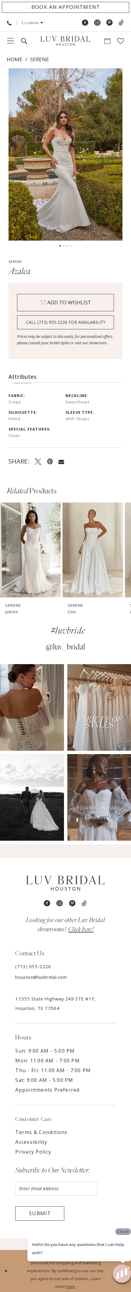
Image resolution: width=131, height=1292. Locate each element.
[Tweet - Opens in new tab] (38, 461)
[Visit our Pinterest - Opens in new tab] (109, 23)
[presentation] (30, 550)
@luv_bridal (65, 647)
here (70, 1286)
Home (15, 59)
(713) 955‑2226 (33, 966)
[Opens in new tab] (32, 707)
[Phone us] (9, 22)
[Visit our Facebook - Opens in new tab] (85, 23)
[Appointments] (107, 41)
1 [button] (60, 246)
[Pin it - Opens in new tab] (50, 461)
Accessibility (31, 1142)
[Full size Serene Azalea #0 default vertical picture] (65, 154)
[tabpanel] (65, 154)
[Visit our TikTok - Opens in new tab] (121, 23)
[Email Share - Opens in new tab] (61, 461)
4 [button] (71, 246)
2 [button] (64, 246)
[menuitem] (9, 22)
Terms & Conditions (41, 1132)
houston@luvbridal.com (41, 977)
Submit (40, 1213)
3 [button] (67, 246)
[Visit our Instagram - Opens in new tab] (97, 23)
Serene (39, 59)
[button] (32, 23)
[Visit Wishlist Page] (121, 41)
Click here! (81, 929)
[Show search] (23, 41)
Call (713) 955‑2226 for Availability (65, 322)
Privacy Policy (33, 1151)
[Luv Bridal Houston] (65, 41)
